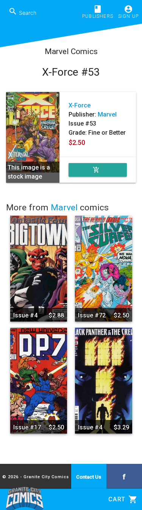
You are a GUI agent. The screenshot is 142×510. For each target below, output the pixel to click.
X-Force (80, 105)
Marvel (107, 114)
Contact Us (88, 477)
